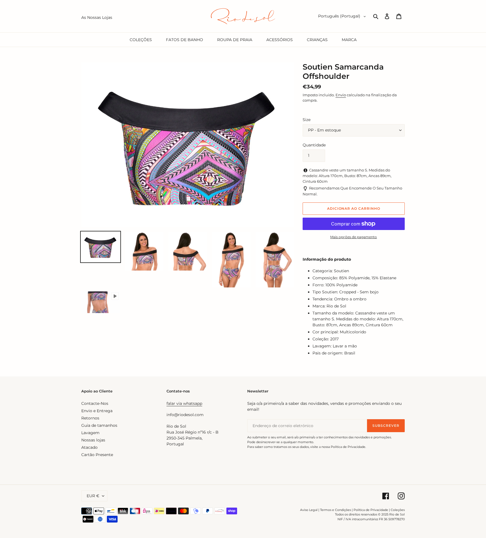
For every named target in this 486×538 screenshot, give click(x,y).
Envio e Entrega (96, 410)
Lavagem (90, 432)
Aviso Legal (309, 510)
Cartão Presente (97, 454)
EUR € (93, 495)
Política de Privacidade (371, 510)
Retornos (90, 418)
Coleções (398, 510)
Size (306, 119)
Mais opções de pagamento (353, 237)
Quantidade (314, 145)
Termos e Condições (335, 510)
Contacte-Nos (94, 403)
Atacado (89, 447)
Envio (341, 95)
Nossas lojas (93, 440)
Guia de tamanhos (99, 425)
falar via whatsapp (184, 403)
